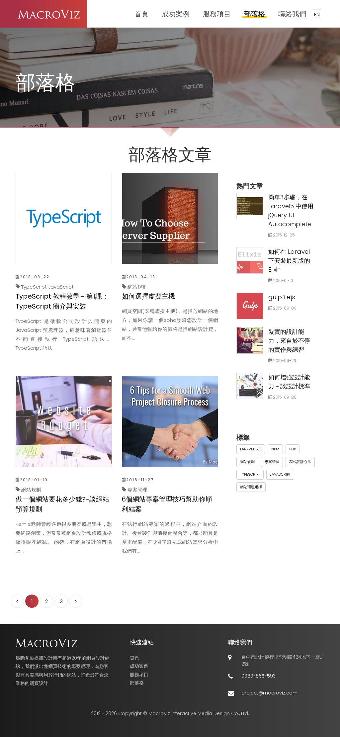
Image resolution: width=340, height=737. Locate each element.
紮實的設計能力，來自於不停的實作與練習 (289, 340)
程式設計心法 (300, 461)
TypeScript (250, 474)
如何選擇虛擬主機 (148, 296)
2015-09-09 (284, 308)
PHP (292, 449)
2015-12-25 (283, 235)
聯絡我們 (292, 14)
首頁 (141, 14)
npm (275, 449)
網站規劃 (247, 461)
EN (317, 14)
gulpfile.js (281, 297)
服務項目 (217, 14)
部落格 (254, 14)
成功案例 (176, 14)
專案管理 (272, 461)
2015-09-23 (284, 360)
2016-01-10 (282, 280)
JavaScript (280, 474)
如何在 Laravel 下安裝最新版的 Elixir (289, 260)
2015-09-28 (284, 397)
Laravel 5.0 (250, 449)
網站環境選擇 (251, 487)
